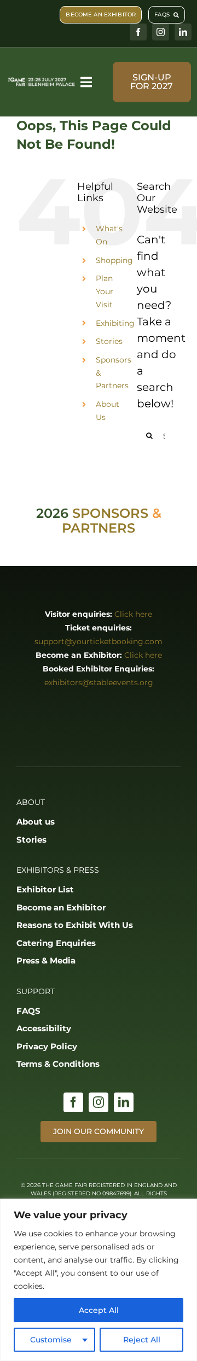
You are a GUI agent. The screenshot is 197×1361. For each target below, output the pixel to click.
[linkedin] (183, 32)
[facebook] (138, 32)
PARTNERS (98, 528)
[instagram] (160, 32)
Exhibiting (115, 323)
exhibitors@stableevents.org (98, 682)
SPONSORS (110, 513)
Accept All (99, 1310)
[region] (98, 1280)
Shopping (114, 260)
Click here (133, 614)
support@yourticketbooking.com (98, 641)
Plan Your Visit (104, 291)
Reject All (141, 1340)
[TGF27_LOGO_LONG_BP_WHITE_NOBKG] (41, 80)
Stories (109, 341)
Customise (51, 1340)
